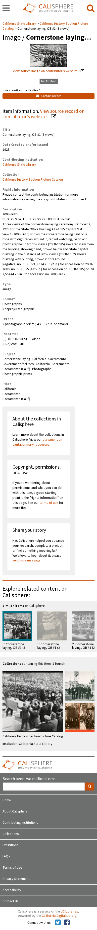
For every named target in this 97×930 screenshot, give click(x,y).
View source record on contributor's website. (43, 114)
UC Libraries (69, 911)
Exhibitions (10, 845)
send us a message (26, 560)
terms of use (49, 502)
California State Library (19, 23)
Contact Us (10, 901)
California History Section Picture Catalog (32, 179)
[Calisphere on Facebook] (67, 923)
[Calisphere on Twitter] (58, 923)
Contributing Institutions (20, 822)
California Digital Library (59, 915)
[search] (91, 8)
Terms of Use (12, 867)
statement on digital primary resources (37, 442)
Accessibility (11, 890)
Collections (10, 833)
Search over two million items (28, 779)
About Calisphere (15, 811)
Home (6, 800)
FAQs (6, 856)
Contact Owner (51, 96)
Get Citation (48, 81)
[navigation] (6, 8)
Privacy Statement (16, 878)
